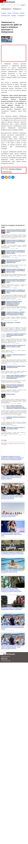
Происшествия (5, 15)
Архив (9, 13)
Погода (22, 13)
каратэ (13, 67)
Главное (3, 13)
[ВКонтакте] (2, 177)
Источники (15, 13)
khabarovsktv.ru (6, 43)
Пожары (13, 15)
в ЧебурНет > (21, 15)
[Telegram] (9, 177)
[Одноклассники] (6, 177)
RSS (9, 660)
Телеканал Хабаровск (15, 169)
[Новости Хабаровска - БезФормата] (8, 1)
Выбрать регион (4, 659)
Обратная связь (4, 658)
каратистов (20, 120)
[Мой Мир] (13, 177)
